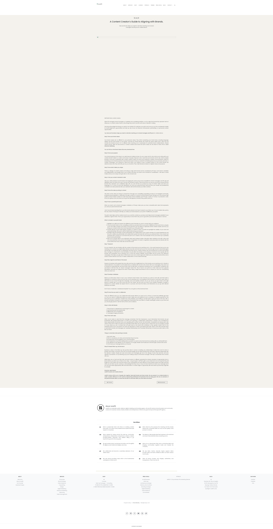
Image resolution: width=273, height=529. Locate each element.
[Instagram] (134, 513)
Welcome (20, 479)
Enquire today (127, 502)
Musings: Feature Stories (211, 485)
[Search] (175, 5)
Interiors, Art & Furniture (146, 485)
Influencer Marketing (62, 490)
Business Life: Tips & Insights (211, 481)
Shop (135, 5)
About (124, 5)
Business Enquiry (20, 485)
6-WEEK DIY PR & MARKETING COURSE (104, 485)
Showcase (62, 479)
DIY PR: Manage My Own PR (211, 483)
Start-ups (146, 481)
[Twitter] (146, 513)
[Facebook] (126, 513)
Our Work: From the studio (211, 487)
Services (130, 5)
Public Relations (62, 483)
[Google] (142, 513)
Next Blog (109, 382)
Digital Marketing (62, 488)
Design (62, 487)
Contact (169, 5)
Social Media (146, 492)
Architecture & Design (146, 483)
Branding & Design (146, 487)
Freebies (152, 5)
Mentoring (62, 492)
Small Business (146, 479)
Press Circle (159, 5)
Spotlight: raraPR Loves (211, 488)
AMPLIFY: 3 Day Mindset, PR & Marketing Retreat (178, 479)
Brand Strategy (62, 481)
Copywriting (62, 485)
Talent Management (62, 494)
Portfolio (253, 479)
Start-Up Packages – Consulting (104, 483)
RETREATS (147, 5)
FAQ (253, 483)
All (104, 479)
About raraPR (20, 481)
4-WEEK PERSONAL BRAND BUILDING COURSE (103, 487)
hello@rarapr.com (145, 502)
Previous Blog (162, 382)
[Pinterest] (130, 513)
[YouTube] (138, 513)
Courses (141, 5)
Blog (164, 5)
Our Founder (20, 483)
